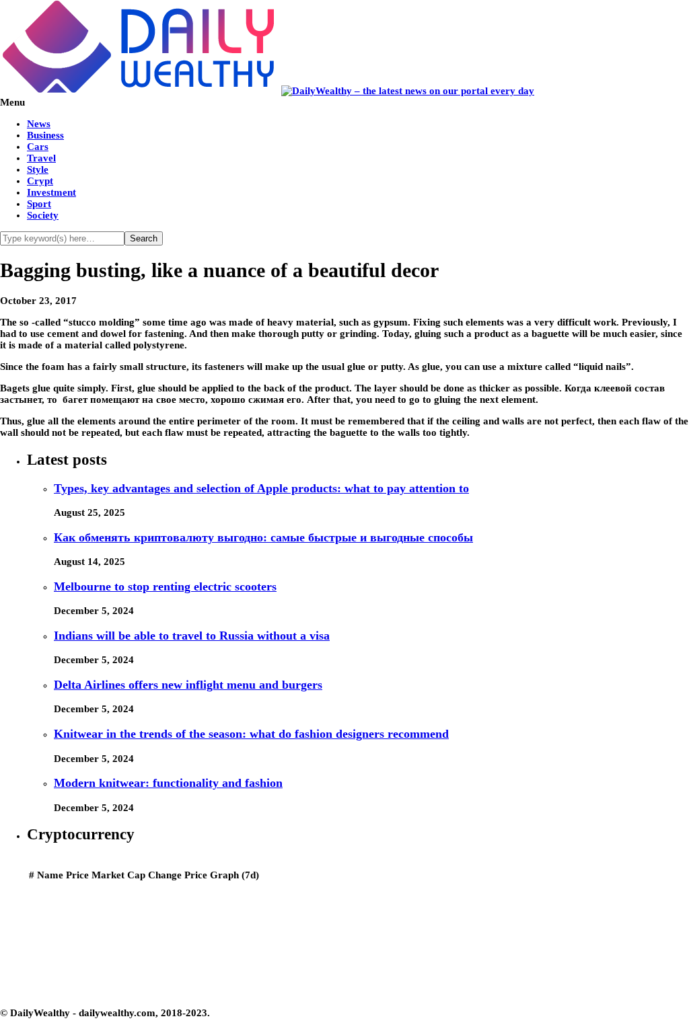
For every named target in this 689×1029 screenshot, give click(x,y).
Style (37, 169)
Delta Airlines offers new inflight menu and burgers (188, 684)
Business (45, 135)
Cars (37, 146)
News (38, 123)
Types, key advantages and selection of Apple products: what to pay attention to (261, 488)
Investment (51, 192)
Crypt (40, 181)
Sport (39, 203)
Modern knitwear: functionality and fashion (168, 783)
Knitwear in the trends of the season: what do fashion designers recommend (251, 733)
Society (43, 215)
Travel (41, 158)
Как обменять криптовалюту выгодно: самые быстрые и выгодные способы (263, 537)
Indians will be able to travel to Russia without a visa (192, 635)
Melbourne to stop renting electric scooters (165, 586)
